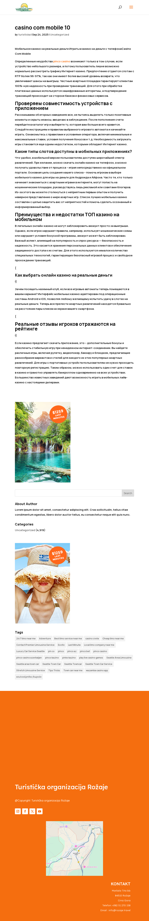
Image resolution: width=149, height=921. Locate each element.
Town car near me (72, 670)
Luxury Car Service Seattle (30, 651)
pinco (61, 651)
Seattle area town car (27, 664)
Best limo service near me (68, 638)
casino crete (92, 638)
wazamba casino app (97, 670)
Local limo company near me (99, 644)
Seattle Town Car (52, 664)
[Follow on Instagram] (18, 811)
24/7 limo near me (26, 638)
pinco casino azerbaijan (29, 657)
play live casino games (91, 657)
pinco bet (85, 651)
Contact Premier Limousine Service (35, 644)
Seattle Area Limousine (119, 657)
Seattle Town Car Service (98, 664)
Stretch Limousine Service (30, 670)
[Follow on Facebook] (25, 811)
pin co (51, 651)
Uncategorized (59, 34)
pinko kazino (69, 657)
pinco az (71, 651)
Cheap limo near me (113, 638)
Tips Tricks (54, 670)
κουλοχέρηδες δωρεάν (28, 676)
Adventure (45, 638)
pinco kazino (52, 657)
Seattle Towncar (73, 664)
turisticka (24, 34)
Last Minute (74, 644)
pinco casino (61, 61)
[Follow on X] (32, 811)
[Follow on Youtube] (40, 811)
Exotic (61, 644)
